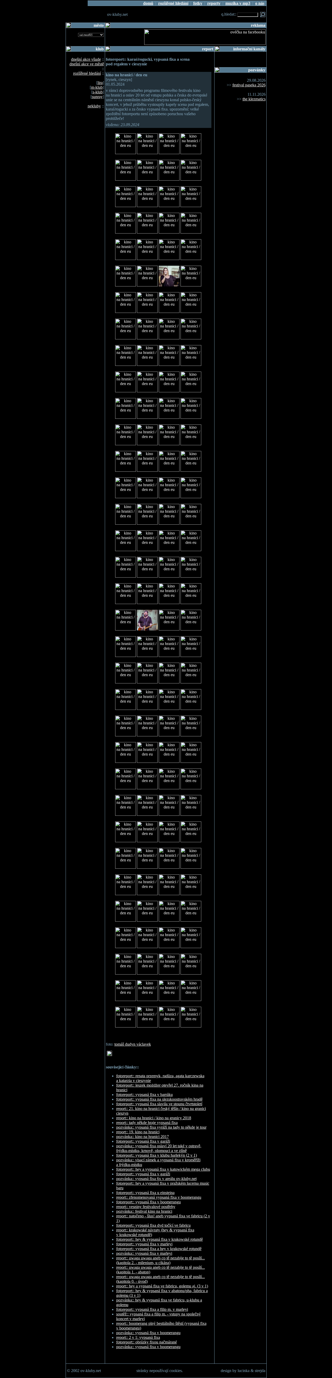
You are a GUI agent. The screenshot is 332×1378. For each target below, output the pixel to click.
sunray (97, 96)
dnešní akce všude (86, 59)
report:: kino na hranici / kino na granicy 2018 (153, 1118)
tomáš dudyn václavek (132, 1044)
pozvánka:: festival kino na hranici (144, 1211)
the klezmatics (254, 99)
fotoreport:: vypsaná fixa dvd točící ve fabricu (153, 1225)
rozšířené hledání (87, 73)
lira (100, 82)
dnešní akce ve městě (87, 64)
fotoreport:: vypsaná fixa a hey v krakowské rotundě (159, 1248)
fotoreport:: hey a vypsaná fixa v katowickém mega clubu (163, 1169)
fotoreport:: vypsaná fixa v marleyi (144, 1244)
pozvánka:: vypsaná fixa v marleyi (144, 1253)
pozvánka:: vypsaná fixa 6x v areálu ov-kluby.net (156, 1178)
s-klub (98, 92)
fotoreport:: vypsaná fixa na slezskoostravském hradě (159, 1099)
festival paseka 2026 (249, 85)
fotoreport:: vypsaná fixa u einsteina (145, 1192)
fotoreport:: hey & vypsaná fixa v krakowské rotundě (159, 1239)
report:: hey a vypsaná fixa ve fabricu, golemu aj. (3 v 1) (162, 1286)
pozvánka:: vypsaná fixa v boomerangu (148, 1333)
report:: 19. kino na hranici (138, 1132)
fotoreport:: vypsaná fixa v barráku (144, 1094)
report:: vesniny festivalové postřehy (145, 1206)
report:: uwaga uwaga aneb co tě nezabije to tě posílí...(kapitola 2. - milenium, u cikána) (160, 1260)
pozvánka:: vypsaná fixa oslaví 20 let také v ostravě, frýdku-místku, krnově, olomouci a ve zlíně (158, 1148)
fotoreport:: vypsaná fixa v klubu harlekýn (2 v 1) (156, 1155)
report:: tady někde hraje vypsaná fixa (147, 1122)
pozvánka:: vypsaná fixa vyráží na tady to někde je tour (161, 1127)
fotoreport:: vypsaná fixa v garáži (143, 1141)
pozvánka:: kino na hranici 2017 (142, 1136)
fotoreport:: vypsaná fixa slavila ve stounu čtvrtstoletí (159, 1104)
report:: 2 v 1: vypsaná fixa (138, 1337)
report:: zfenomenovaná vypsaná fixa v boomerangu (158, 1197)
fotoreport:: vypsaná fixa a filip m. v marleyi (152, 1309)
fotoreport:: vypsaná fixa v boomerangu (148, 1202)
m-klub (97, 87)
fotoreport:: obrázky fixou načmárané (146, 1342)
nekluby (94, 106)
